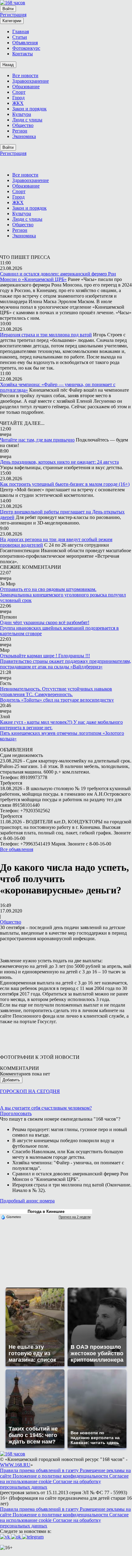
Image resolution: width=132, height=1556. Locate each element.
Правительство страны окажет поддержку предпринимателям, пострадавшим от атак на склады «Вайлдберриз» (65, 664)
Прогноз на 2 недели (75, 1217)
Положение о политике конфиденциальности (61, 1476)
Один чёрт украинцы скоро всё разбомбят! (44, 622)
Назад (8, 64)
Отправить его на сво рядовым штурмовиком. (48, 589)
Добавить (11, 1080)
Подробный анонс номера (27, 1200)
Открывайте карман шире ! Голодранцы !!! (45, 655)
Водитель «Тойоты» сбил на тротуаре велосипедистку (57, 700)
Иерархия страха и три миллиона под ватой (46, 334)
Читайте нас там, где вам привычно (37, 439)
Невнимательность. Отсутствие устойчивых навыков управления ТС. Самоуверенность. (56, 691)
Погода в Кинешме (46, 1211)
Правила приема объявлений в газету (40, 1470)
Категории (11, 20)
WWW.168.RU (15, 1464)
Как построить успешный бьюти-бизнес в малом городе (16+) (65, 484)
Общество (10, 921)
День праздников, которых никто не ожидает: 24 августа (59, 462)
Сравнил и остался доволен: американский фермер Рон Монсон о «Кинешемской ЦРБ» (58, 276)
